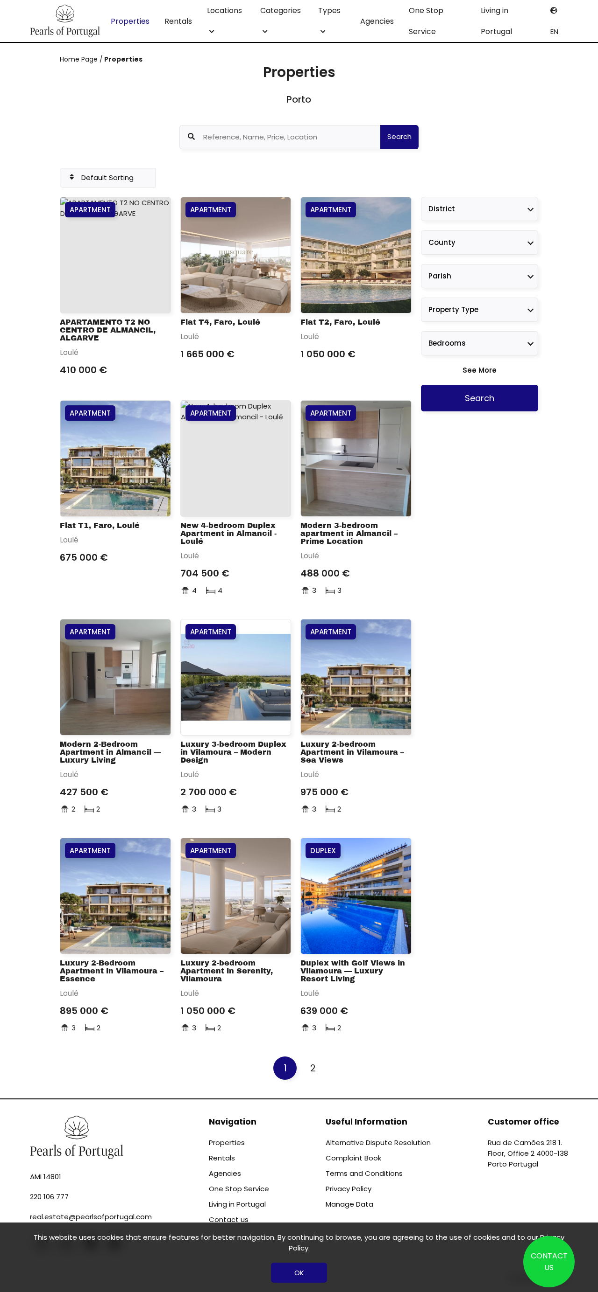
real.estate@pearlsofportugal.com (91, 1217)
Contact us (229, 1219)
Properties (130, 21)
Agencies (377, 21)
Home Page (80, 59)
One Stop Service (426, 21)
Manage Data (349, 1204)
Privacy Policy (348, 1189)
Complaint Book (353, 1158)
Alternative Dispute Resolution (378, 1142)
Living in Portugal (496, 21)
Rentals (178, 21)
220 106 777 (49, 1197)
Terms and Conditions (364, 1173)
